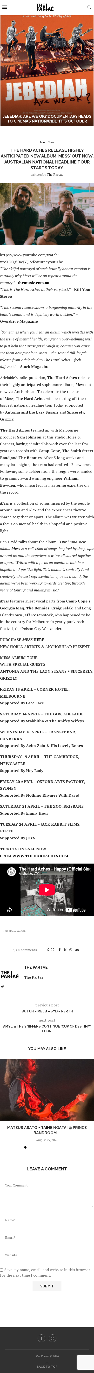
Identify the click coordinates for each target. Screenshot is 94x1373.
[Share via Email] (77, 949)
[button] (6, 71)
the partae (55, 174)
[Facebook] (41, 1338)
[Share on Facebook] (59, 949)
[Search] (89, 7)
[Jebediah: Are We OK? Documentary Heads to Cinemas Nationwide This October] (47, 70)
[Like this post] (52, 949)
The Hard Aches (14, 930)
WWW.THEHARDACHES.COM (40, 856)
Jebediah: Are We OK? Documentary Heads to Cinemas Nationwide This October (47, 119)
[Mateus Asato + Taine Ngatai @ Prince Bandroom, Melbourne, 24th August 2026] (47, 1090)
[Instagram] (52, 1338)
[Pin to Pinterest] (71, 949)
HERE (39, 639)
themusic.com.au (33, 282)
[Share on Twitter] (65, 949)
